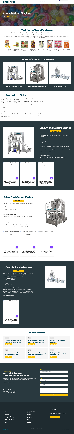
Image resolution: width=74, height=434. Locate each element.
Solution (51, 1)
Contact (69, 1)
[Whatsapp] (69, 430)
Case (57, 1)
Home (37, 1)
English (61, 0)
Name (41, 369)
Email (41, 378)
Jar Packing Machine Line (60, 86)
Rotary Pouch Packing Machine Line (37, 86)
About (61, 1)
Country (41, 374)
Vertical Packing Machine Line (14, 86)
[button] (4, 45)
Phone (41, 382)
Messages (42, 387)
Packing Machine (43, 1)
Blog (65, 1)
